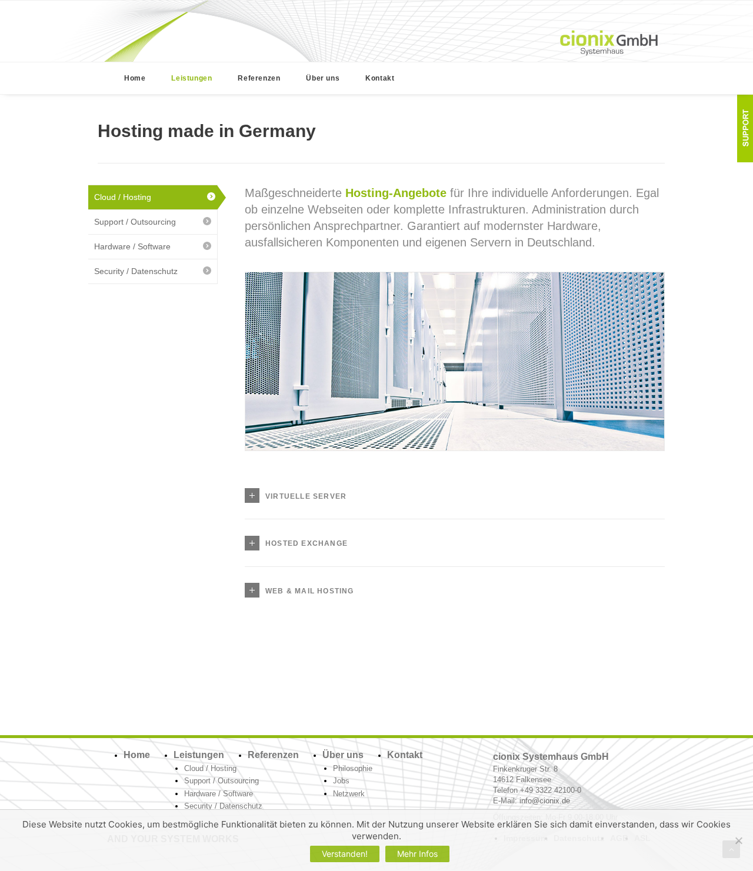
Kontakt (379, 78)
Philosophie (352, 768)
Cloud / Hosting (122, 197)
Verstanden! (345, 854)
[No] (738, 840)
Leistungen (191, 78)
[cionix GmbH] (609, 43)
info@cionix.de (544, 800)
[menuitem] (134, 78)
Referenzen (259, 78)
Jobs (341, 780)
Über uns (322, 78)
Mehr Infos (417, 854)
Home (134, 78)
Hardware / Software (132, 246)
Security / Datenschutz (136, 271)
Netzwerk (349, 793)
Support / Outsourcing (135, 221)
